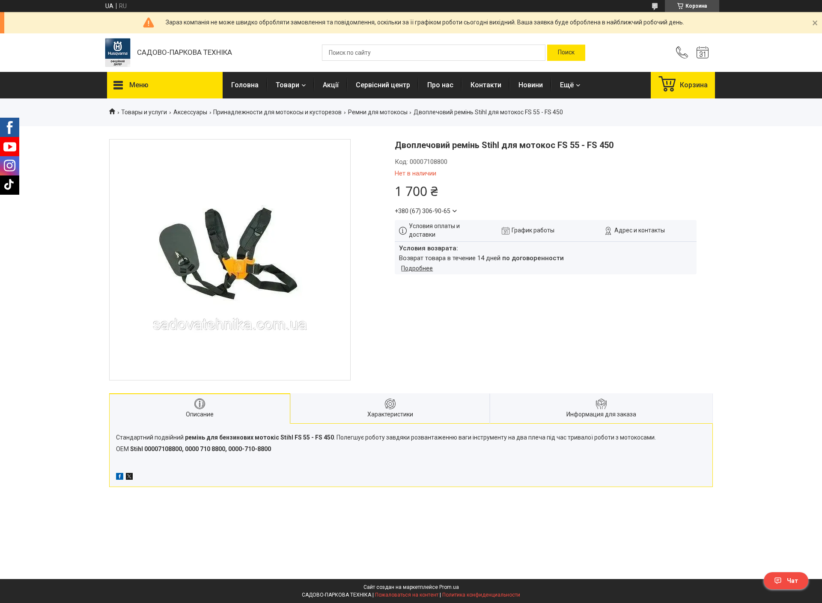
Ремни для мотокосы (378, 112)
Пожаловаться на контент (406, 595)
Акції (331, 85)
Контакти (486, 85)
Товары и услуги (144, 112)
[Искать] (566, 53)
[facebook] (119, 477)
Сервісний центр (383, 85)
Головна (245, 85)
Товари (287, 85)
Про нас (440, 85)
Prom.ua (449, 587)
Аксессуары (190, 112)
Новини (530, 85)
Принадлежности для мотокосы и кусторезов (277, 112)
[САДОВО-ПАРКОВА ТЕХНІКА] (118, 52)
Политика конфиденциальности (481, 595)
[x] (129, 477)
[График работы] (703, 52)
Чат (792, 580)
